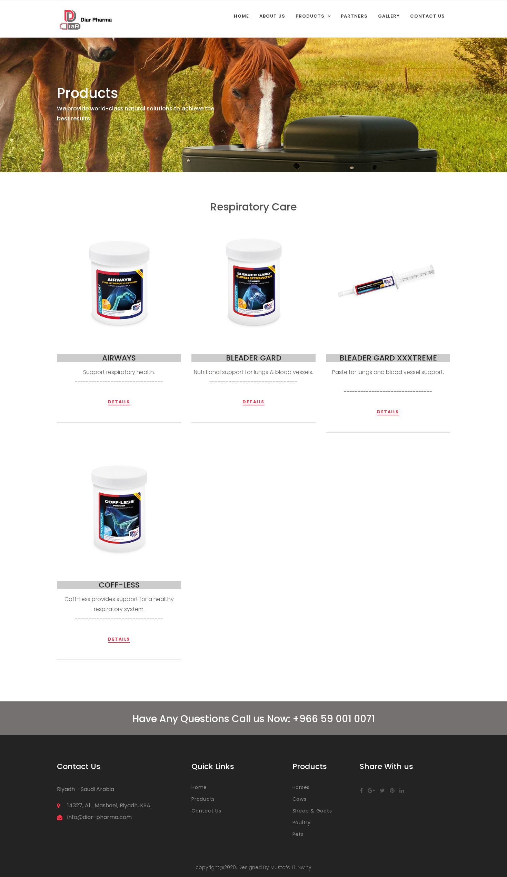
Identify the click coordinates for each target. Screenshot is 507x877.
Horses (301, 787)
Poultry (301, 822)
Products (310, 16)
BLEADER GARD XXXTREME (388, 358)
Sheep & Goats (312, 810)
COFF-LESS (119, 585)
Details (119, 402)
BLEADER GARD (253, 358)
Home (241, 16)
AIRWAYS (119, 358)
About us (272, 16)
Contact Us (427, 16)
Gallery (389, 16)
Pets (298, 834)
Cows (299, 799)
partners (354, 16)
